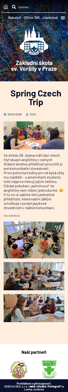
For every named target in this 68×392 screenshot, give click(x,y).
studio (41, 386)
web (32, 386)
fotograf (54, 386)
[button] (62, 17)
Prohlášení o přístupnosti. (34, 383)
